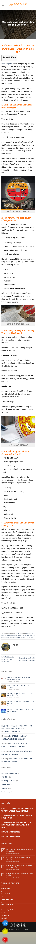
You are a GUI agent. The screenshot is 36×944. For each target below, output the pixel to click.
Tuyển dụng (5, 792)
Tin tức (18, 19)
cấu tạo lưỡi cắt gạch (11, 635)
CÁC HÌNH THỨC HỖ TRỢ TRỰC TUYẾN (19, 686)
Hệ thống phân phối (8, 780)
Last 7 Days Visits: (7, 904)
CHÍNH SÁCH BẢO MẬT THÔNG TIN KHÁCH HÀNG (20, 710)
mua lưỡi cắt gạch (15, 637)
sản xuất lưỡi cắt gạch (27, 637)
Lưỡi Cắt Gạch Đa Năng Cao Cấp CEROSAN (7, 659)
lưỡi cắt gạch (25, 635)
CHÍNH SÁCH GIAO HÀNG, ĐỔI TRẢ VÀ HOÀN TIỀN (20, 694)
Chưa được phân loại (9, 773)
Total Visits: (5, 915)
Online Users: (5, 888)
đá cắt (19, 635)
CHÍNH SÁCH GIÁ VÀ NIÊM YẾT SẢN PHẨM (20, 702)
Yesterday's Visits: (7, 899)
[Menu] (2, 4)
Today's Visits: (6, 894)
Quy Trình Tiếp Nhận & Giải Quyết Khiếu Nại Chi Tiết (18, 678)
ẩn (14, 57)
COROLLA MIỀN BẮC (13, 731)
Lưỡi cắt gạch (6, 64)
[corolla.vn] (18, 4)
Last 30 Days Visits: (7, 910)
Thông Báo (5, 784)
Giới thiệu (4, 777)
